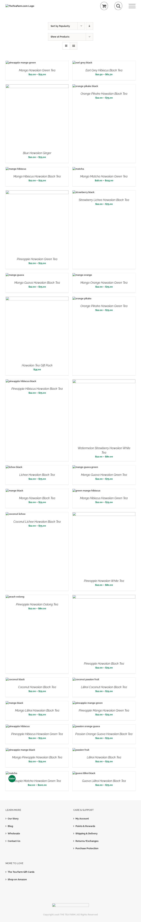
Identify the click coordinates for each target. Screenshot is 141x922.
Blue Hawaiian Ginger (37, 153)
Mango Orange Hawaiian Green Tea (104, 282)
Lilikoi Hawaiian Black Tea (104, 757)
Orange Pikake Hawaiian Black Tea (104, 93)
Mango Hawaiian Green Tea (37, 70)
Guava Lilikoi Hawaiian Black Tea (104, 781)
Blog (10, 826)
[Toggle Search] (118, 6)
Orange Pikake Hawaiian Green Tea (104, 306)
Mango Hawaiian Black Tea (37, 498)
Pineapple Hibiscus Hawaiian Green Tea (37, 734)
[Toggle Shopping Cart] (104, 6)
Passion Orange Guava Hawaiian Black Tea (104, 734)
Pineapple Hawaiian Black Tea (104, 663)
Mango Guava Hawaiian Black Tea (37, 282)
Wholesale (14, 833)
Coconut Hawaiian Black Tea (37, 687)
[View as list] (73, 45)
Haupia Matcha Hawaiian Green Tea (37, 781)
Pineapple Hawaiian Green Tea (37, 259)
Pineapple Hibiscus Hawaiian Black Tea (37, 388)
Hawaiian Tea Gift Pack (37, 365)
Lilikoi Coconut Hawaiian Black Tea (104, 687)
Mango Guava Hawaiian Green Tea (104, 475)
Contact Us (14, 841)
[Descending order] (89, 26)
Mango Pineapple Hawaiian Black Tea (37, 757)
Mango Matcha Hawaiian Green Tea (104, 176)
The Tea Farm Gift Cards (21, 872)
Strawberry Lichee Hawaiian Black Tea (104, 200)
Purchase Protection (86, 848)
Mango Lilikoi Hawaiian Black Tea (37, 710)
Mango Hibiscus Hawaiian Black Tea (37, 176)
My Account (82, 818)
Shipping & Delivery (86, 833)
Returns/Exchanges (86, 841)
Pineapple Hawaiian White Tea (104, 581)
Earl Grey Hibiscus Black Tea (104, 70)
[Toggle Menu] (132, 6)
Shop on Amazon (17, 879)
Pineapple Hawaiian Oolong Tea (37, 604)
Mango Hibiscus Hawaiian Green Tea (104, 498)
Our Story (13, 818)
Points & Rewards (85, 826)
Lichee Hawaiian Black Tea (37, 475)
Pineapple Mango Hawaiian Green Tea (104, 710)
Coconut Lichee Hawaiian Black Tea (37, 521)
